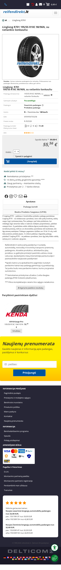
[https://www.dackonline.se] (14, 557)
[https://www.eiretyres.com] (13, 559)
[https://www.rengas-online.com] (46, 557)
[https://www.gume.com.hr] (32, 559)
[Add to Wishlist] (16, 196)
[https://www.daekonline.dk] (24, 557)
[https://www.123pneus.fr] (8, 557)
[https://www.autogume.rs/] (45, 559)
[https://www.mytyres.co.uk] (30, 557)
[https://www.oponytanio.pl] (19, 559)
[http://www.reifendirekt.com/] (48, 559)
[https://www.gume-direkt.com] (40, 557)
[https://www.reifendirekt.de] (5, 557)
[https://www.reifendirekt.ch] (11, 557)
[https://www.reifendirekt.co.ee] (35, 559)
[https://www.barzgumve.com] (29, 559)
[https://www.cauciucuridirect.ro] (22, 559)
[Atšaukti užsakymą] (32, 4)
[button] (54, 547)
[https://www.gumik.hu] (16, 559)
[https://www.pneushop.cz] (49, 557)
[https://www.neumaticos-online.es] (33, 557)
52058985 (7, 4)
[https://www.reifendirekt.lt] (38, 559)
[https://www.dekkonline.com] (21, 557)
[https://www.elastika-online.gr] (25, 559)
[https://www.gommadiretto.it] (17, 557)
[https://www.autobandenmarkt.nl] (27, 557)
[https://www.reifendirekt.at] (36, 557)
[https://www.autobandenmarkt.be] (43, 557)
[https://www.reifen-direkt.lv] (41, 559)
